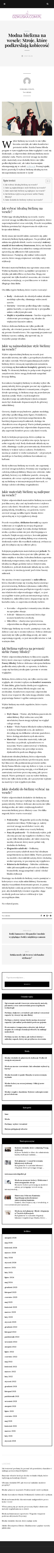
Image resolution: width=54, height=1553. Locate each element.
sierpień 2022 (10, 1347)
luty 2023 (9, 1317)
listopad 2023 (10, 1292)
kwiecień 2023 (11, 1307)
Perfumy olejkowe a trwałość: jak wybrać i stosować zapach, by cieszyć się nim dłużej (27, 1014)
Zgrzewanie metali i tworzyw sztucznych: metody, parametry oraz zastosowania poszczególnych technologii (26, 1005)
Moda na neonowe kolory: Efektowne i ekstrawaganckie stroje (31, 1181)
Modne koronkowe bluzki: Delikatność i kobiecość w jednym (27, 1495)
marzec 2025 (10, 1267)
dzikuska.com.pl (27, 89)
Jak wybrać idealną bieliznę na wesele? (21, 184)
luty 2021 (8, 1436)
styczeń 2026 (10, 1262)
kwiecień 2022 (11, 1366)
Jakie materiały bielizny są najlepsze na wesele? (25, 191)
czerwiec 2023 (11, 1297)
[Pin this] (50, 915)
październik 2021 (12, 1396)
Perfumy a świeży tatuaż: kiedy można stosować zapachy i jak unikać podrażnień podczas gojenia (25, 1021)
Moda (27, 31)
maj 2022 (8, 1362)
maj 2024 (9, 1282)
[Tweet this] (44, 915)
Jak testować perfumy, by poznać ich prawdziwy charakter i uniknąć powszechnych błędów (27, 1469)
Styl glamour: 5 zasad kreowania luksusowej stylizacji (29, 1162)
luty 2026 (9, 1257)
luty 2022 (9, 1376)
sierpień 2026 (10, 1238)
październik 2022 (12, 1337)
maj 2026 (8, 1243)
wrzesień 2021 (11, 1401)
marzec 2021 (10, 1431)
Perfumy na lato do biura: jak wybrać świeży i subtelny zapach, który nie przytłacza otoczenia (25, 1038)
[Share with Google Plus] (47, 915)
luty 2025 (9, 1272)
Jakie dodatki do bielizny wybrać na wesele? (24, 200)
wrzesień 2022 (11, 1342)
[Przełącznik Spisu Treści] (46, 181)
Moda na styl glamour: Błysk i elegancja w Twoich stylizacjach (32, 1212)
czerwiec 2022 (11, 1357)
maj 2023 (8, 1302)
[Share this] (41, 915)
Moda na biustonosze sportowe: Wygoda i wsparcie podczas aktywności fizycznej (23, 1515)
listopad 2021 (10, 1391)
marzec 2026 (10, 1252)
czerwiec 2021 (11, 1416)
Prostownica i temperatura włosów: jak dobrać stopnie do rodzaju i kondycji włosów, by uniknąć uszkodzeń (25, 1029)
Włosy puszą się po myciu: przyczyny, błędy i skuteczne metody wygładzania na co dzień (25, 1507)
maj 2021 (8, 1421)
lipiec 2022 (9, 1352)
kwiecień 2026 (11, 1248)
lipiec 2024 (9, 1277)
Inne (6, 1114)
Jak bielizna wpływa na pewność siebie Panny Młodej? (24, 195)
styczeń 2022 (10, 1381)
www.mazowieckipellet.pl (15, 1174)
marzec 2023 (10, 1312)
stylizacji (31, 166)
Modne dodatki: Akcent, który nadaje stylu (19, 1521)
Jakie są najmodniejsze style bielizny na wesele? (25, 188)
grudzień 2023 (11, 1287)
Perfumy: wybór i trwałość (16, 1124)
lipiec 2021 (9, 1411)
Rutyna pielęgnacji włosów (16, 1129)
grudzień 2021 (11, 1386)
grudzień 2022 (11, 1327)
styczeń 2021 (10, 1441)
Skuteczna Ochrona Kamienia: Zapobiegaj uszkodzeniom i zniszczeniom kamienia (27, 1197)
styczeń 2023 (10, 1322)
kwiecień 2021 (11, 1426)
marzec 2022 (10, 1371)
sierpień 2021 (10, 1406)
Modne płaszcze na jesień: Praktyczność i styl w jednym (25, 1490)
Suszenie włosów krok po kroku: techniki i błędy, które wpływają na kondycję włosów (25, 1476)
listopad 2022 (10, 1332)
